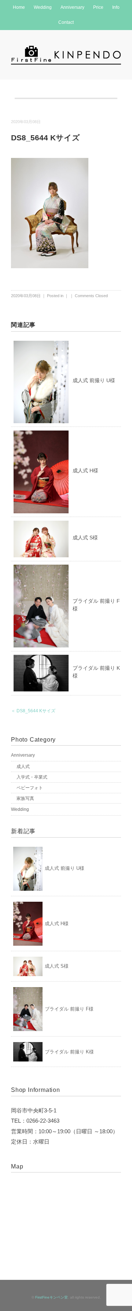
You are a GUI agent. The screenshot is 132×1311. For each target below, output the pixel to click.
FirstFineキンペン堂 (51, 1297)
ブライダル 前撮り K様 (69, 1052)
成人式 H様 (85, 470)
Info (116, 7)
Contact (66, 22)
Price (98, 7)
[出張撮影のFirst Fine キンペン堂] (66, 49)
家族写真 (25, 798)
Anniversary (72, 7)
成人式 (23, 766)
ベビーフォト (29, 787)
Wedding (43, 7)
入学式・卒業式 (31, 777)
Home (19, 7)
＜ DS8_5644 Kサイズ (33, 710)
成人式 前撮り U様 (94, 380)
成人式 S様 (85, 537)
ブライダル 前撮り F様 (69, 1009)
